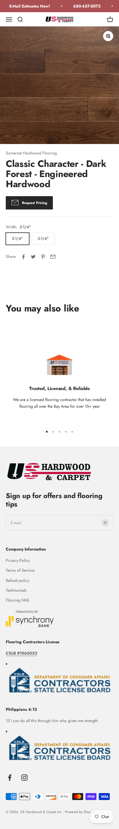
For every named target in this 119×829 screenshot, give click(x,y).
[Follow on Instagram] (24, 777)
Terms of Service (20, 570)
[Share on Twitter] (33, 257)
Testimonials (16, 590)
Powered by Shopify (80, 812)
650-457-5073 (84, 6)
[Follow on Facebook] (10, 777)
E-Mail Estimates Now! (27, 6)
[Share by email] (53, 257)
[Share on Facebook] (23, 257)
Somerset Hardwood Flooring (31, 153)
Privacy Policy (18, 560)
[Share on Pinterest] (43, 257)
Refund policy (17, 580)
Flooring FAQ (17, 600)
